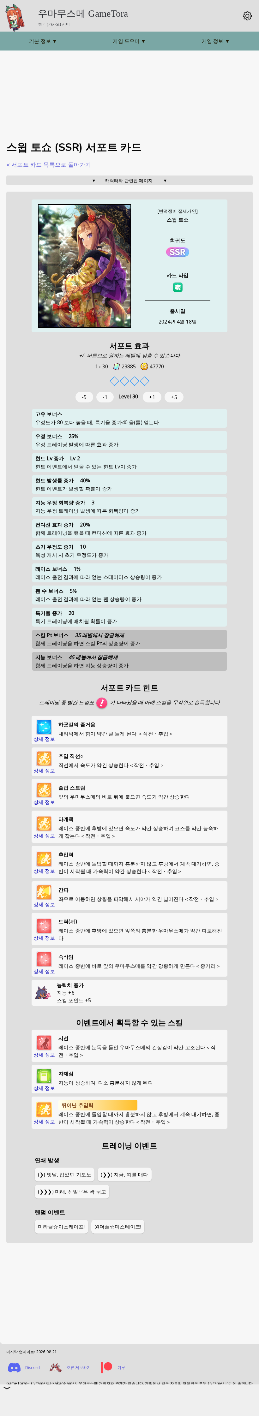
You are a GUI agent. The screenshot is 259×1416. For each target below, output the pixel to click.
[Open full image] (84, 266)
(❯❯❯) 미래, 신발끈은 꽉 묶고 (72, 1191)
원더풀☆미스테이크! (118, 1226)
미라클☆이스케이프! (61, 1226)
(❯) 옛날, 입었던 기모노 (64, 1174)
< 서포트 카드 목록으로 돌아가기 (48, 165)
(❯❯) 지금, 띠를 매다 (124, 1174)
